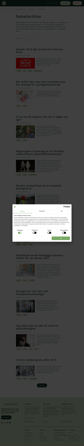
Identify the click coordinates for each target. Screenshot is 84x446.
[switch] (34, 233)
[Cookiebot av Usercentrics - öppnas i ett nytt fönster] (64, 207)
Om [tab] (62, 211)
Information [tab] (42, 211)
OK (61, 238)
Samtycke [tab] (22, 211)
